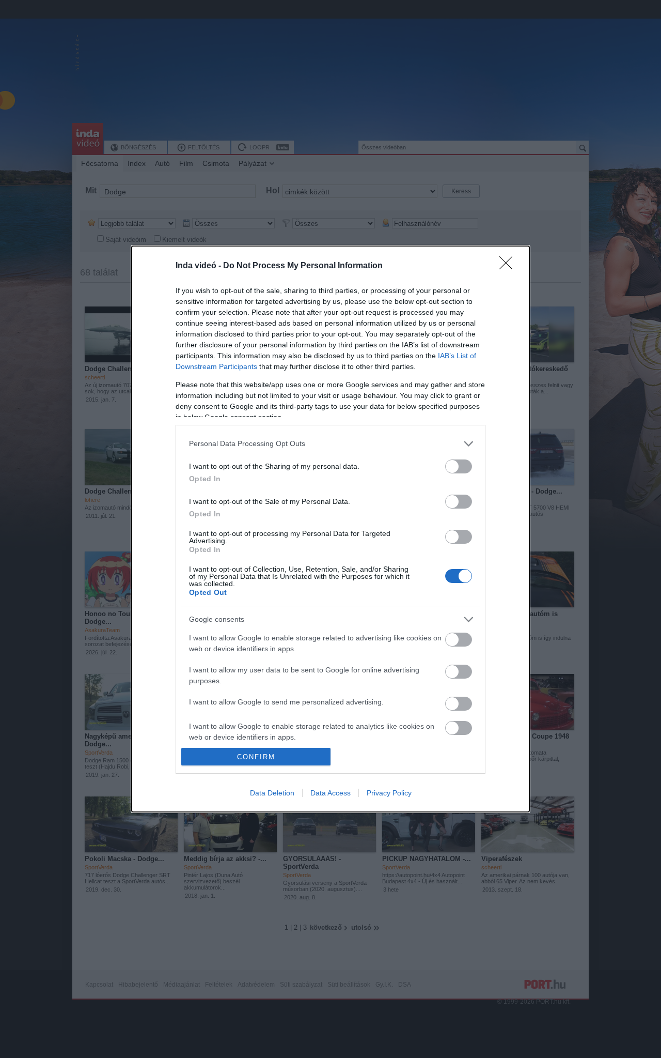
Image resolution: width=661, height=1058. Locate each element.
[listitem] (330, 443)
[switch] (458, 466)
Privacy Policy (389, 793)
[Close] (509, 266)
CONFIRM (256, 757)
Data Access (330, 793)
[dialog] (330, 529)
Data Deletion (272, 793)
